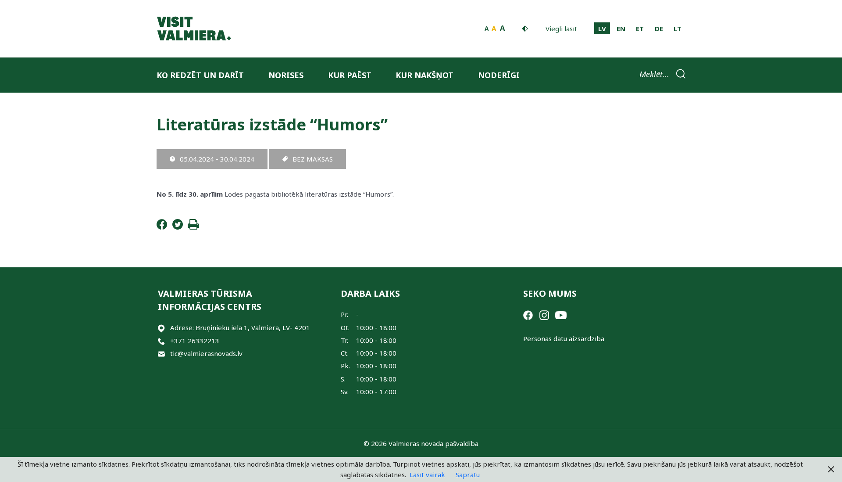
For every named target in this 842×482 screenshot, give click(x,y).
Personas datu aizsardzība (563, 338)
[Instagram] (544, 314)
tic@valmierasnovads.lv (206, 353)
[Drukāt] (193, 227)
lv (602, 28)
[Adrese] (161, 327)
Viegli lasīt (561, 28)
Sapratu (468, 474)
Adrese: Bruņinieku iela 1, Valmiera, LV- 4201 (240, 327)
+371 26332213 (194, 340)
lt (677, 28)
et (640, 28)
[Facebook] (162, 227)
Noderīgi (499, 75)
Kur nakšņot (424, 75)
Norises (285, 75)
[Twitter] (177, 227)
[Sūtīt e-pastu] (161, 353)
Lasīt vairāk (427, 474)
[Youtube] (561, 314)
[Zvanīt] (161, 340)
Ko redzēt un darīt (200, 75)
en (621, 28)
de (659, 28)
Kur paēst (349, 75)
